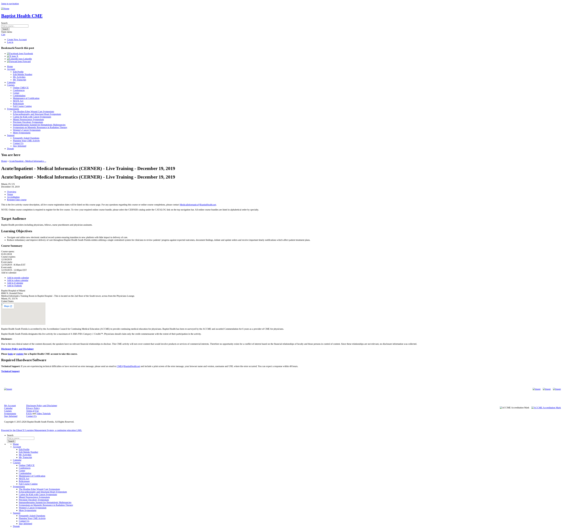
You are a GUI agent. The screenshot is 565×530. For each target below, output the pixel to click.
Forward (26, 61)
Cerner (16, 93)
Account (11, 69)
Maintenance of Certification (26, 98)
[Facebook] (537, 389)
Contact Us (18, 143)
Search (4, 23)
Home (10, 66)
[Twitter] (547, 389)
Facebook (28, 53)
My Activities (19, 77)
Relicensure (18, 103)
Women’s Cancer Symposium (26, 130)
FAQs (29, 413)
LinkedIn (27, 59)
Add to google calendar (18, 277)
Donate (10, 148)
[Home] (5, 8)
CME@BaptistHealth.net (128, 366)
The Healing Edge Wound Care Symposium (33, 111)
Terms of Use (32, 411)
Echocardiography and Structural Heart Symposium (37, 114)
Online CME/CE (21, 87)
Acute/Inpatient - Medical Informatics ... (27, 161)
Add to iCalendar (15, 283)
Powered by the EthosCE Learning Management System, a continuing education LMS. (41, 430)
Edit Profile (18, 71)
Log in (10, 42)
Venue (10, 194)
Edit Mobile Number (22, 74)
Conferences (19, 90)
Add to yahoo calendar (17, 280)
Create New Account (17, 39)
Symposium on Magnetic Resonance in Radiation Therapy (40, 127)
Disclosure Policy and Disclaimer (41, 405)
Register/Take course (16, 199)
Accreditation (13, 197)
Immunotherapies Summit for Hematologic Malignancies (39, 124)
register (20, 354)
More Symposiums (21, 132)
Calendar (11, 82)
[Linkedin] (557, 389)
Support (10, 135)
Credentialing (19, 95)
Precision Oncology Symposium (28, 122)
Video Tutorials (43, 413)
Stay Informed (19, 146)
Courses (11, 85)
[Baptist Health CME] (8, 389)
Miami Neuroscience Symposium (28, 119)
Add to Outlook (14, 285)
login (10, 354)
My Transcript (19, 79)
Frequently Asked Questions (26, 138)
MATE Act (18, 101)
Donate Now (273, 389)
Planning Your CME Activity (26, 140)
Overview (11, 191)
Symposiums (13, 109)
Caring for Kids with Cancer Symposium (32, 117)
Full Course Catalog (22, 106)
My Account (10, 405)
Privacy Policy (33, 408)
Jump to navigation (10, 3)
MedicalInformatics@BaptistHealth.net (198, 204)
